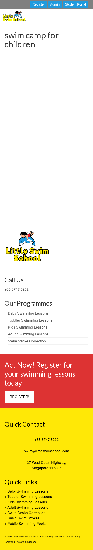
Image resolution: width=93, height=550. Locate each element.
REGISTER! (19, 396)
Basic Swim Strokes (23, 518)
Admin (55, 4)
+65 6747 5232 (17, 289)
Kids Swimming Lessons (27, 501)
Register (38, 4)
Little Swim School (25, 174)
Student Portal (75, 4)
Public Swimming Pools (26, 523)
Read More (18, 204)
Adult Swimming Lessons (27, 507)
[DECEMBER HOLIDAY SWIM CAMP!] (46, 104)
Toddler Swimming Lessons (29, 496)
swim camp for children (61, 216)
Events (56, 174)
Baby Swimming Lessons (27, 491)
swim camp (43, 216)
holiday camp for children (23, 216)
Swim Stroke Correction (26, 512)
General (65, 174)
